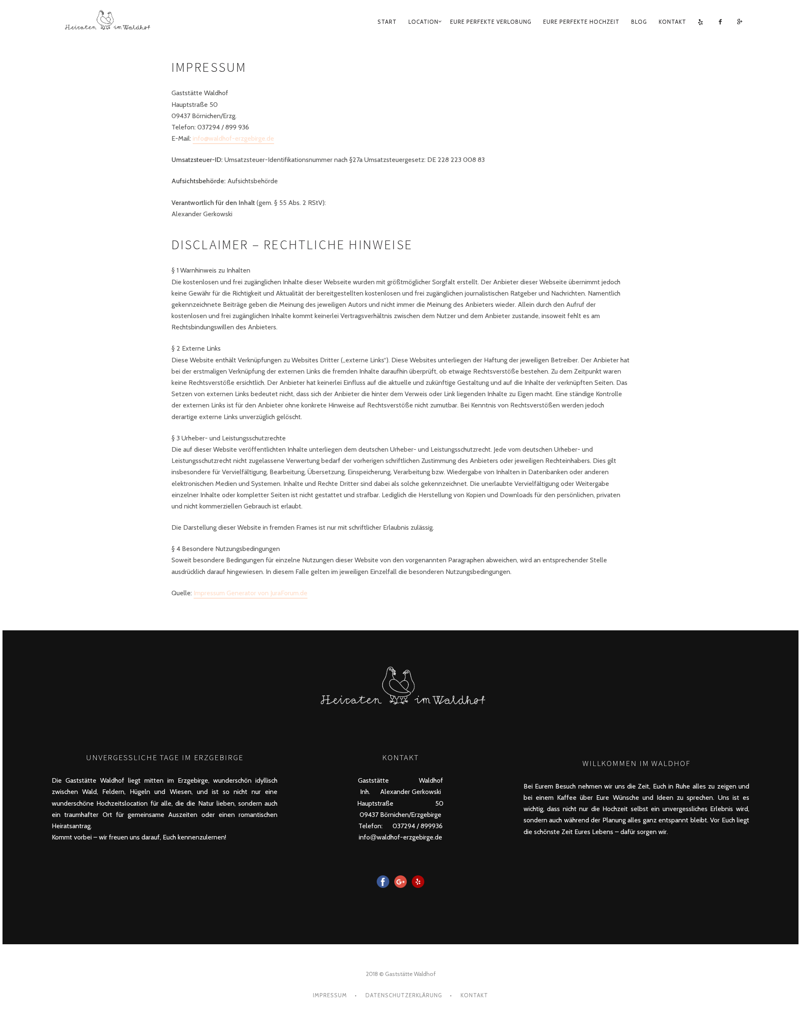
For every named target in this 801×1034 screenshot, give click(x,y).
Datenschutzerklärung (403, 995)
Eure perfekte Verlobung (490, 21)
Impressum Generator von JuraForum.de (250, 593)
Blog (639, 21)
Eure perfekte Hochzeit (581, 21)
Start (387, 21)
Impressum (330, 995)
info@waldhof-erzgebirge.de (233, 138)
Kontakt (672, 21)
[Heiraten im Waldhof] (134, 22)
